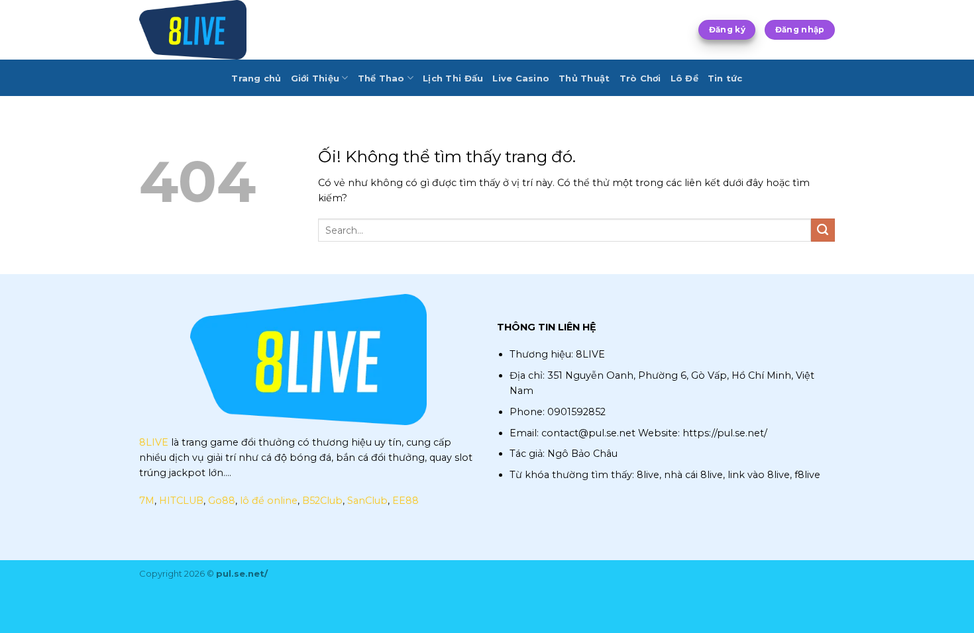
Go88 (221, 501)
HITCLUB (181, 501)
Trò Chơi (640, 78)
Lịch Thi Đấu (453, 78)
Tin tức (725, 78)
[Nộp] (823, 230)
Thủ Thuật (584, 78)
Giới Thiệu (315, 78)
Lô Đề (684, 78)
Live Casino (520, 78)
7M (146, 501)
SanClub (367, 501)
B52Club (322, 501)
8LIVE (153, 442)
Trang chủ (256, 78)
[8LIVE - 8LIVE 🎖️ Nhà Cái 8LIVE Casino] (205, 30)
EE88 (405, 501)
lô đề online (269, 501)
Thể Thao (381, 78)
